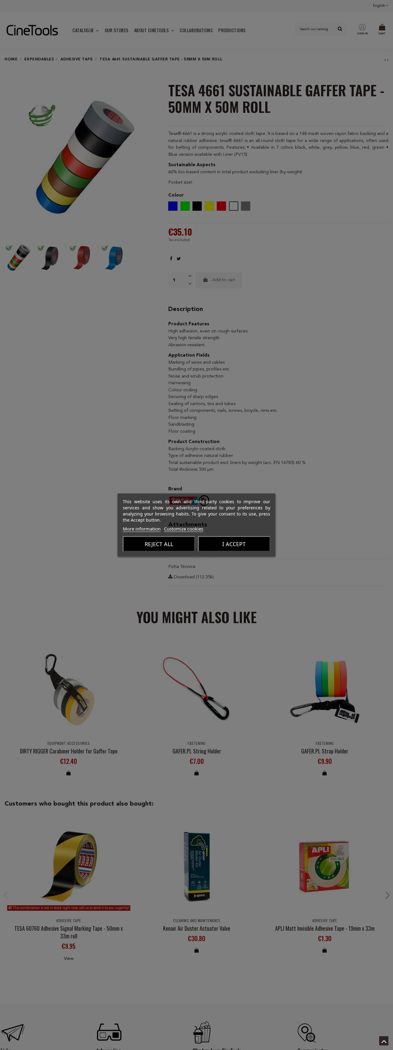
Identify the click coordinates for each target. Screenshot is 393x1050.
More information (142, 529)
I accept (234, 544)
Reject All (159, 544)
